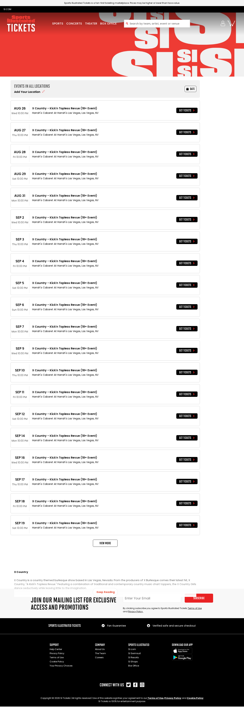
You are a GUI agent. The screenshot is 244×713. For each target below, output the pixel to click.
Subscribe (199, 598)
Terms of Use (195, 608)
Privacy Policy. (135, 611)
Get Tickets (185, 110)
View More (105, 543)
